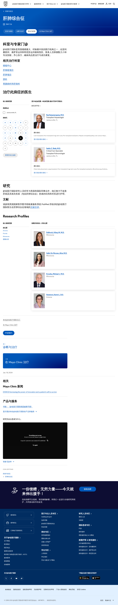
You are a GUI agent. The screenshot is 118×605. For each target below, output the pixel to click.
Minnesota (6, 236)
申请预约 (8, 333)
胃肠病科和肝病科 (11, 83)
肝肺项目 (7, 74)
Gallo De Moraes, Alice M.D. (56, 253)
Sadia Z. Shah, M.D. (53, 148)
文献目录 (35, 207)
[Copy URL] (47, 440)
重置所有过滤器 (10, 155)
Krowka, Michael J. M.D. (55, 274)
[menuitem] (8, 31)
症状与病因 (9, 31)
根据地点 (6, 108)
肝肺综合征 (14, 18)
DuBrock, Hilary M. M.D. (55, 232)
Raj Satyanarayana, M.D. (55, 115)
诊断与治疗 (20, 31)
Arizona (5, 230)
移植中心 (7, 65)
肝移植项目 (8, 70)
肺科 (5, 79)
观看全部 (6, 239)
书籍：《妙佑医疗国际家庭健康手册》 (18, 406)
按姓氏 (5, 118)
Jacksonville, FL (11, 112)
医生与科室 (31, 31)
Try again (35, 445)
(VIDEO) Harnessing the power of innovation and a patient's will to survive (30, 392)
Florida (5, 233)
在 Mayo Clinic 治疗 (45, 31)
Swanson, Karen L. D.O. (55, 294)
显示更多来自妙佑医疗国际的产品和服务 (18, 411)
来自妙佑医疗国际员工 (11, 320)
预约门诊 (9, 24)
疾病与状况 (9, 11)
